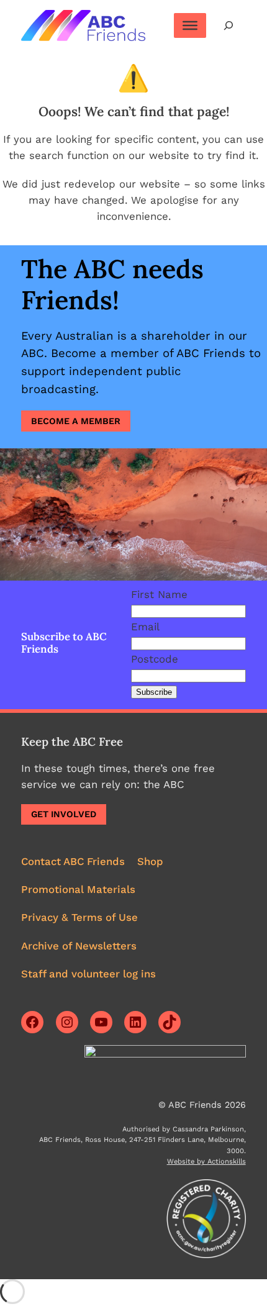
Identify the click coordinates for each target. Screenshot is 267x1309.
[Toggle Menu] (190, 25)
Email (145, 626)
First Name (159, 594)
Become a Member (75, 421)
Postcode (154, 659)
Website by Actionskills (206, 1161)
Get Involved (63, 814)
